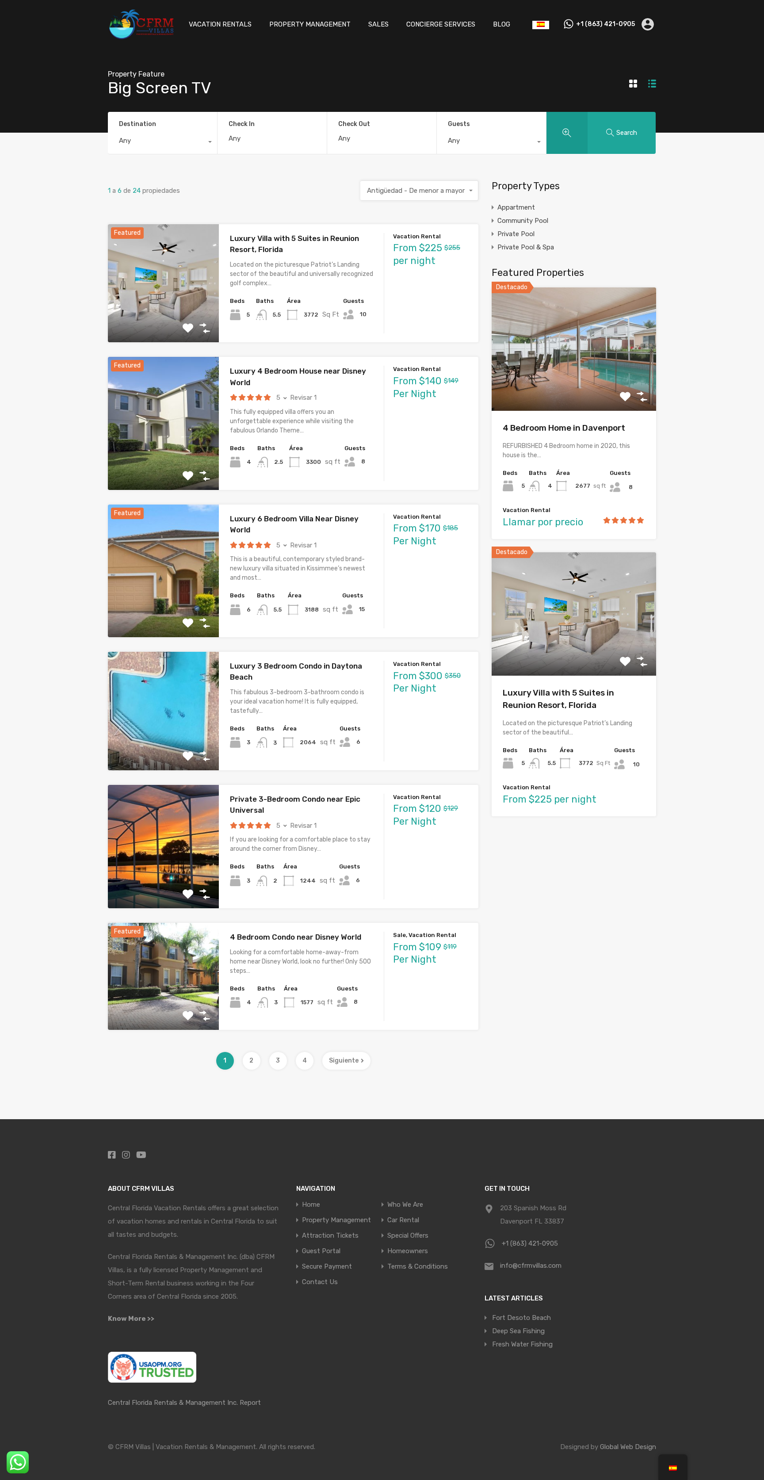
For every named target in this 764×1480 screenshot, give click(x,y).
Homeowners (407, 1251)
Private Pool (516, 234)
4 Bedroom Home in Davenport (564, 428)
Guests (459, 124)
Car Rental (403, 1220)
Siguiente (344, 1060)
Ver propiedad (574, 386)
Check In (242, 124)
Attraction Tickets (330, 1235)
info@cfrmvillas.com (531, 1266)
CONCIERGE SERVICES (440, 24)
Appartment (516, 207)
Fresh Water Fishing (522, 1344)
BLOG (501, 24)
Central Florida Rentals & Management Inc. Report (184, 1403)
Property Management (336, 1220)
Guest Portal (321, 1251)
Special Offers (407, 1235)
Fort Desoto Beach (521, 1318)
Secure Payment (327, 1266)
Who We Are (405, 1204)
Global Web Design (628, 1447)
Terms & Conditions (417, 1266)
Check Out (354, 124)
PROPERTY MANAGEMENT (310, 24)
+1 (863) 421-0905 (605, 24)
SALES (378, 24)
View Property (163, 318)
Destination (137, 124)
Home (311, 1204)
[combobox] (162, 142)
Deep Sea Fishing (518, 1331)
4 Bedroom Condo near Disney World (295, 937)
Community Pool (522, 221)
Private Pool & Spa (525, 247)
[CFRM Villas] (141, 36)
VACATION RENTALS (220, 24)
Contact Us (320, 1282)
